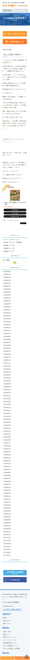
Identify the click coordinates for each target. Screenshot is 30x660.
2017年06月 (7, 552)
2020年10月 (7, 434)
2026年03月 (7, 277)
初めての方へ (7, 620)
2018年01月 (7, 531)
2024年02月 (7, 321)
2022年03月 (7, 384)
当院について (7, 623)
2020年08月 (7, 440)
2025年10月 (7, 286)
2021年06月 (7, 410)
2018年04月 (7, 523)
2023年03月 (7, 351)
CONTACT (11, 606)
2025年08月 (7, 292)
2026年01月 (7, 283)
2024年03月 (7, 318)
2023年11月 (7, 330)
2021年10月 (7, 398)
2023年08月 (7, 339)
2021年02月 (7, 422)
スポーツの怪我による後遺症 (11, 648)
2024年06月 (7, 310)
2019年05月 (7, 484)
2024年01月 (7, 324)
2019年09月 (7, 472)
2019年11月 (7, 466)
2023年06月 (7, 345)
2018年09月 (7, 508)
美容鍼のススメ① (9, 251)
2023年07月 (7, 342)
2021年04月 (7, 416)
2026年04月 (7, 274)
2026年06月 (7, 271)
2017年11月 (7, 537)
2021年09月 (7, 401)
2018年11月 (7, 502)
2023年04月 (7, 348)
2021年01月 (7, 425)
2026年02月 (7, 280)
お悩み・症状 (7, 631)
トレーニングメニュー (9, 640)
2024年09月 (7, 304)
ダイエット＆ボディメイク (12, 239)
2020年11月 (7, 431)
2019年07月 (7, 478)
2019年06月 (7, 481)
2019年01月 (7, 496)
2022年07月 (7, 372)
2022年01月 (7, 389)
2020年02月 (7, 457)
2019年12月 (7, 463)
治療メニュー (7, 634)
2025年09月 (7, 289)
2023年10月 (7, 333)
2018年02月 (7, 528)
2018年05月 (7, 520)
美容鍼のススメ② (9, 248)
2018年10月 (7, 505)
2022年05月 (7, 378)
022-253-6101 (14, 609)
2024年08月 (7, 307)
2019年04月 (7, 487)
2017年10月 (7, 540)
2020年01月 (7, 460)
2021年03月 (7, 419)
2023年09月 (7, 336)
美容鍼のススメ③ (9, 245)
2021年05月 (7, 413)
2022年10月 (7, 366)
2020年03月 (7, 455)
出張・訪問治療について (10, 645)
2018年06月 (7, 517)
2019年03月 (7, 490)
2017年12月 (7, 534)
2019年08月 (7, 475)
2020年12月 (7, 428)
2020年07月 (7, 443)
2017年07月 (7, 549)
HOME (5, 617)
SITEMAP (5, 606)
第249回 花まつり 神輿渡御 (13, 242)
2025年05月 (7, 298)
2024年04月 (7, 315)
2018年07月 (7, 514)
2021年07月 (7, 407)
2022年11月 (7, 363)
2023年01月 (7, 357)
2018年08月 (7, 511)
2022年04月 (7, 381)
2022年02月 (7, 387)
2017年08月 (7, 546)
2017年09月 (7, 543)
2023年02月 (7, 354)
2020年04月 (7, 452)
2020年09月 (7, 437)
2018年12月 (7, 499)
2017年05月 (7, 555)
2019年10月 (7, 469)
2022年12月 (7, 360)
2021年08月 (7, 404)
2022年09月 (7, 369)
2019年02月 (7, 493)
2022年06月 (7, 375)
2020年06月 (7, 446)
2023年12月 (7, 327)
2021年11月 (7, 395)
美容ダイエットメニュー (10, 637)
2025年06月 (7, 295)
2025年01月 (7, 301)
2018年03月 (7, 525)
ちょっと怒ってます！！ (13, 55)
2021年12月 (7, 392)
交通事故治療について (9, 643)
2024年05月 (7, 313)
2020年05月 (7, 449)
